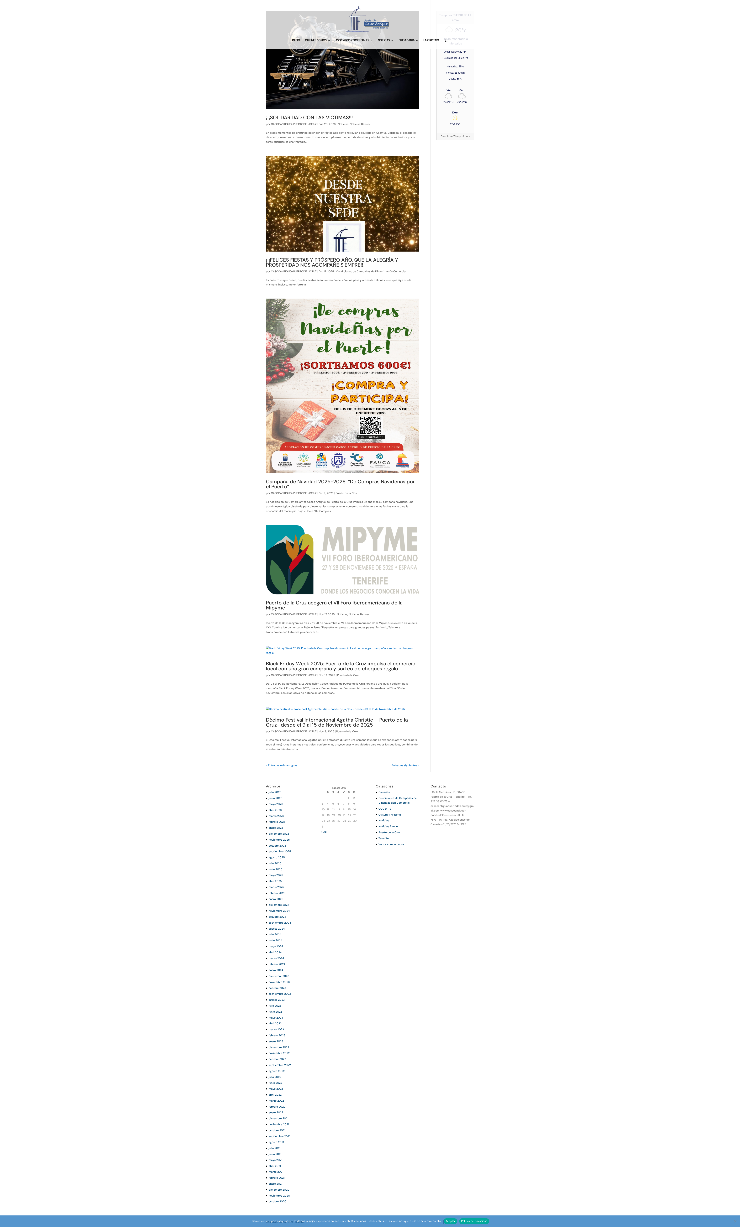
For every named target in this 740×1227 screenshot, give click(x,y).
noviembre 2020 (279, 1195)
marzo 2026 (276, 816)
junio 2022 (275, 1082)
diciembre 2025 (279, 833)
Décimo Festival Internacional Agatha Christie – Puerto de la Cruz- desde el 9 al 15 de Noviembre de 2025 (337, 722)
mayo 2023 (276, 1017)
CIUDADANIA (407, 40)
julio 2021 (275, 1148)
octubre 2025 (277, 845)
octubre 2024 (277, 916)
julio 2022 (275, 1077)
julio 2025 (275, 863)
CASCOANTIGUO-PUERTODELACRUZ (294, 124)
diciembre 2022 (279, 1047)
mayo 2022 (276, 1088)
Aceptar (450, 1221)
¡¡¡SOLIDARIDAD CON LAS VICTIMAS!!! (309, 117)
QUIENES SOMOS (316, 40)
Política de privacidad (474, 1221)
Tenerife (383, 838)
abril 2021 (275, 1166)
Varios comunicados (391, 844)
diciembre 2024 (279, 904)
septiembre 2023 (280, 993)
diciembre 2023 (279, 976)
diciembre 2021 (278, 1118)
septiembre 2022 (280, 1065)
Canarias (384, 792)
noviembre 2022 (279, 1053)
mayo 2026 (276, 804)
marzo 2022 (276, 1100)
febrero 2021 (277, 1177)
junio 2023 (275, 1011)
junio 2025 (275, 869)
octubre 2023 (277, 988)
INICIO (296, 40)
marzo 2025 (276, 887)
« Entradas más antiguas (281, 765)
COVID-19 (384, 808)
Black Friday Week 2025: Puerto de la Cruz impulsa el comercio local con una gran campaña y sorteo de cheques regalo (340, 666)
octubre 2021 (277, 1130)
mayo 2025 (276, 875)
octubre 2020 (277, 1201)
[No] (735, 1221)
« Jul (323, 831)
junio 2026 (275, 798)
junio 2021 (275, 1154)
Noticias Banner (360, 124)
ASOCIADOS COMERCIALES (352, 40)
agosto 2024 (277, 928)
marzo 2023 (276, 1029)
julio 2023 (275, 1005)
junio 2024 (275, 940)
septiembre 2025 (280, 851)
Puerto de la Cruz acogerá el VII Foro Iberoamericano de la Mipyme (334, 605)
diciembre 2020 (279, 1189)
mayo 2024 (276, 946)
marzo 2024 (276, 958)
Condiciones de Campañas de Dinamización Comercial (371, 271)
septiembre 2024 (280, 922)
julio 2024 (275, 934)
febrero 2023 (277, 1035)
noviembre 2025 (279, 839)
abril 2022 (275, 1094)
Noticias (343, 124)
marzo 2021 (276, 1171)
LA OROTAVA (431, 40)
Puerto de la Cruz (346, 493)
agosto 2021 (276, 1142)
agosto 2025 (277, 857)
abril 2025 (275, 881)
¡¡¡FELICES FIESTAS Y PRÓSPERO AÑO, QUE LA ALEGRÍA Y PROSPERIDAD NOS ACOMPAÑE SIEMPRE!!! (332, 262)
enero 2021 (276, 1183)
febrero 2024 (277, 964)
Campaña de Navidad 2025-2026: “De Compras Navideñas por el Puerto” (340, 484)
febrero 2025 (277, 893)
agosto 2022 (277, 1071)
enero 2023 (276, 1041)
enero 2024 (276, 970)
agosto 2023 (277, 999)
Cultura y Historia (389, 814)
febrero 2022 (277, 1106)
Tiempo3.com (461, 136)
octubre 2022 (277, 1059)
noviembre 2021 (279, 1124)
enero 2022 (276, 1112)
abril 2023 (275, 1023)
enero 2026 (276, 827)
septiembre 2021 (279, 1136)
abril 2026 (275, 810)
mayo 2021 (275, 1160)
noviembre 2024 (279, 910)
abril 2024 (275, 952)
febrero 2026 (277, 821)
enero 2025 (276, 899)
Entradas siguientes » (405, 765)
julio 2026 (275, 792)
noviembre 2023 (279, 982)
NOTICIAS (384, 40)
